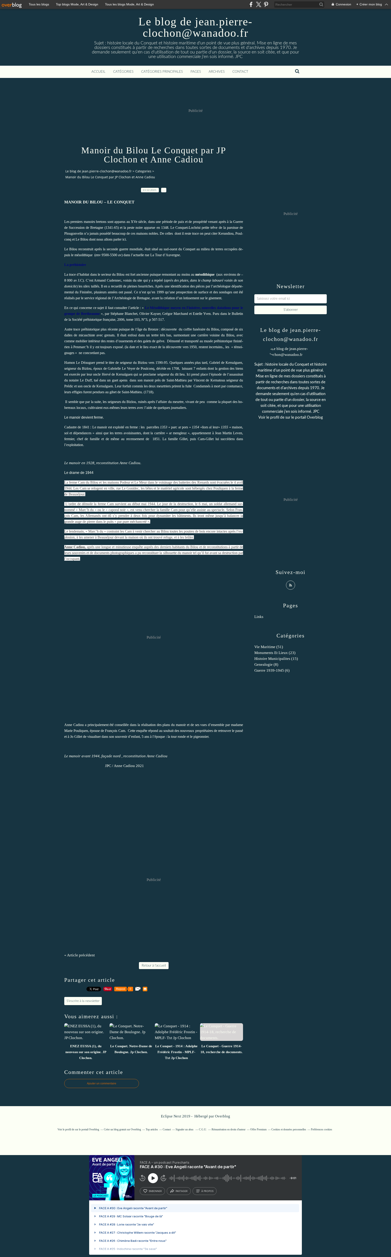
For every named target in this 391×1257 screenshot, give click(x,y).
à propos (207, 1191)
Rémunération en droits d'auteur (229, 1129)
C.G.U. (203, 1129)
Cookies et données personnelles (288, 1129)
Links (258, 617)
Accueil (98, 71)
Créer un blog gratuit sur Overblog (122, 1129)
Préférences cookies (321, 1129)
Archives (217, 71)
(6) (272, 670)
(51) (268, 647)
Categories (143, 171)
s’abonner (155, 1191)
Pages (196, 71)
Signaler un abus (185, 1129)
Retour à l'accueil (154, 965)
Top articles (152, 1129)
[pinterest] (266, 4)
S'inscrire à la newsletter (83, 1001)
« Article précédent (79, 955)
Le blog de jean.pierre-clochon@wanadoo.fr (195, 27)
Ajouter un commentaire (101, 1083)
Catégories (123, 71)
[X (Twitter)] (258, 4)
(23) (275, 653)
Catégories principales (162, 71)
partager (182, 1191)
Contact (240, 71)
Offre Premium (258, 1129)
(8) (266, 664)
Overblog (222, 1116)
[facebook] (251, 4)
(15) (276, 658)
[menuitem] (98, 72)
